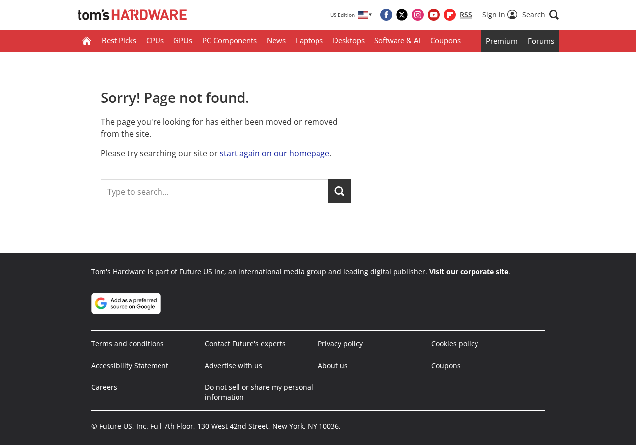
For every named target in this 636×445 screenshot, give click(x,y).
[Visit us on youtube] (434, 15)
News (276, 40)
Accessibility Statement (129, 365)
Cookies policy (454, 343)
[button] (540, 15)
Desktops (349, 40)
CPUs (155, 40)
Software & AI (397, 40)
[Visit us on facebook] (386, 15)
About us (333, 365)
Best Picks (119, 40)
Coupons (445, 40)
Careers (104, 387)
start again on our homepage (274, 153)
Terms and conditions (127, 343)
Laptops (309, 40)
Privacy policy (340, 343)
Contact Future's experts (245, 343)
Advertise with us (233, 365)
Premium (502, 41)
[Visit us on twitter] (402, 15)
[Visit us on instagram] (418, 15)
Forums (541, 41)
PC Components (229, 40)
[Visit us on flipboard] (450, 15)
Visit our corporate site (468, 271)
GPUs (182, 40)
